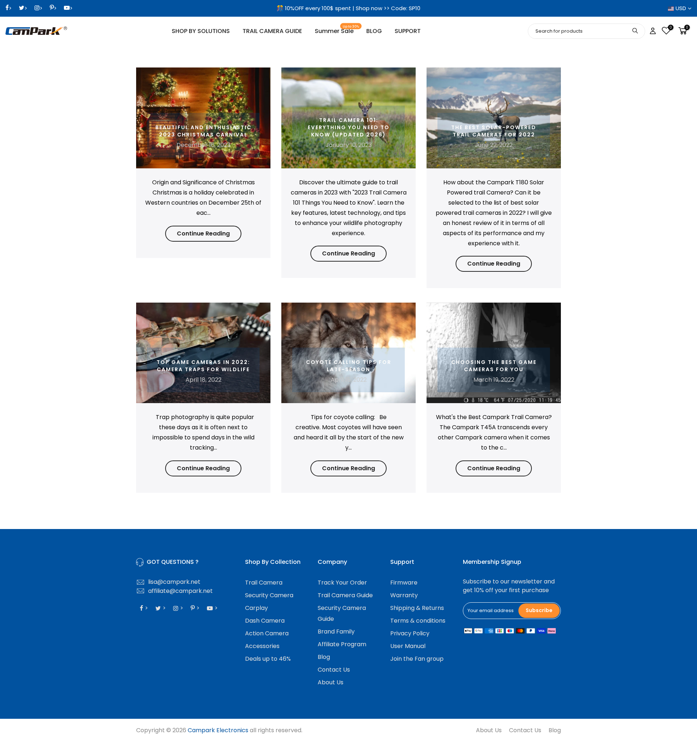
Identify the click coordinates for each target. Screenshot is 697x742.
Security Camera (269, 595)
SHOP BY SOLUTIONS (201, 31)
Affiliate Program (342, 644)
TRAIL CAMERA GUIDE (272, 31)
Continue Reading (203, 233)
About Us (330, 682)
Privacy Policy (409, 633)
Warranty (404, 595)
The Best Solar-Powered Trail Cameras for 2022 (493, 131)
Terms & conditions (417, 620)
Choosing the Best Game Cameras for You (494, 365)
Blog (324, 657)
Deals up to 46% (268, 659)
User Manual (407, 646)
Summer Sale (337, 30)
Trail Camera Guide (345, 595)
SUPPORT (408, 31)
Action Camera (267, 633)
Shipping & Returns (417, 608)
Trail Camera (263, 582)
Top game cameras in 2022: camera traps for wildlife (203, 365)
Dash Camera (265, 620)
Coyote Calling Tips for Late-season (348, 365)
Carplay (256, 608)
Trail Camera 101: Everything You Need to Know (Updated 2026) (349, 127)
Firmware (403, 582)
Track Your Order (342, 582)
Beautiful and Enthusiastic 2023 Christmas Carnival (203, 131)
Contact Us (334, 669)
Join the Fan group (417, 659)
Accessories (262, 646)
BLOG (374, 31)
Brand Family (336, 631)
